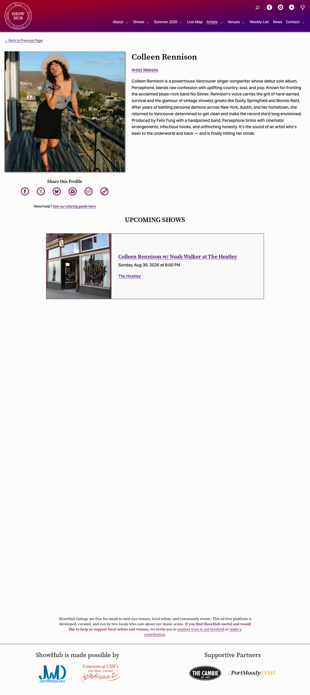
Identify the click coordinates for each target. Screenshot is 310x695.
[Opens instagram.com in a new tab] (280, 7)
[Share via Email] (88, 191)
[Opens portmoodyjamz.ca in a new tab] (252, 673)
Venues (234, 22)
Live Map (195, 22)
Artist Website (145, 69)
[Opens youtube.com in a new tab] (291, 7)
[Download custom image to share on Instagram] (72, 191)
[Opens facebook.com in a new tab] (269, 7)
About (118, 22)
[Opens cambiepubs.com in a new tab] (205, 673)
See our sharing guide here (74, 206)
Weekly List (259, 22)
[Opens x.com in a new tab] (40, 191)
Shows (138, 22)
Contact (293, 22)
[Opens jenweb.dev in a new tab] (52, 674)
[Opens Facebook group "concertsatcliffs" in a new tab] (100, 674)
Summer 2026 (165, 22)
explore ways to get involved (200, 629)
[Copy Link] (104, 191)
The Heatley (129, 276)
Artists (212, 22)
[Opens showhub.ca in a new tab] (56, 191)
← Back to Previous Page (24, 40)
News (277, 22)
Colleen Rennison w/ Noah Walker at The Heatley (177, 256)
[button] (257, 7)
